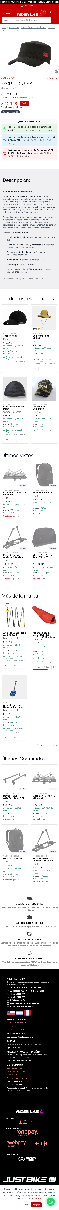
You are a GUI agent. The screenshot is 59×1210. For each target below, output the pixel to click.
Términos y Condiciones (16, 1071)
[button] (29, 53)
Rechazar (23, 1205)
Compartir (53, 78)
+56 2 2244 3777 (30, 6)
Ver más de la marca (47, 745)
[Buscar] (54, 20)
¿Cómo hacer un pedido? (16, 1022)
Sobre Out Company (15, 1068)
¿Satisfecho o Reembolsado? (18, 1029)
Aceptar (36, 1205)
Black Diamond (8, 77)
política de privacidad (33, 1198)
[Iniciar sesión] (43, 12)
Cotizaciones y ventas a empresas (20, 1078)
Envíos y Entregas (14, 1026)
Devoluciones (12, 1074)
